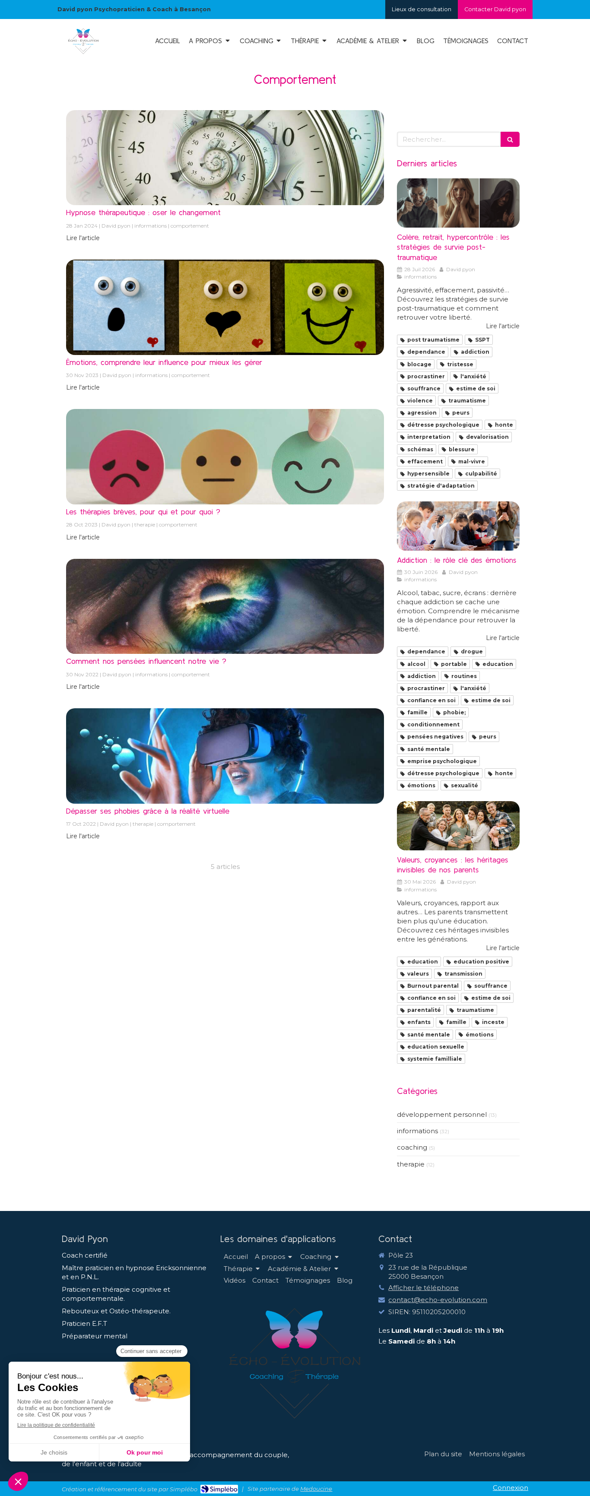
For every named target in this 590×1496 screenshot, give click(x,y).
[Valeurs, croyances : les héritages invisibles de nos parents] (458, 825)
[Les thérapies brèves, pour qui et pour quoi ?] (225, 456)
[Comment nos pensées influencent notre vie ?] (225, 606)
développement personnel (442, 1114)
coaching (412, 1147)
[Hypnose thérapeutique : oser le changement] (225, 158)
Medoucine (316, 1488)
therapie (411, 1164)
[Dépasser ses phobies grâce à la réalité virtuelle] (225, 756)
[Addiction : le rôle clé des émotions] (458, 526)
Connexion (510, 1487)
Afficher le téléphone (423, 1288)
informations (417, 1131)
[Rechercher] (510, 139)
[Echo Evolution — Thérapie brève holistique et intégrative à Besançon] (83, 54)
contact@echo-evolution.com (437, 1300)
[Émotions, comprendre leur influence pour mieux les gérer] (225, 307)
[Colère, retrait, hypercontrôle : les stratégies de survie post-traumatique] (458, 203)
